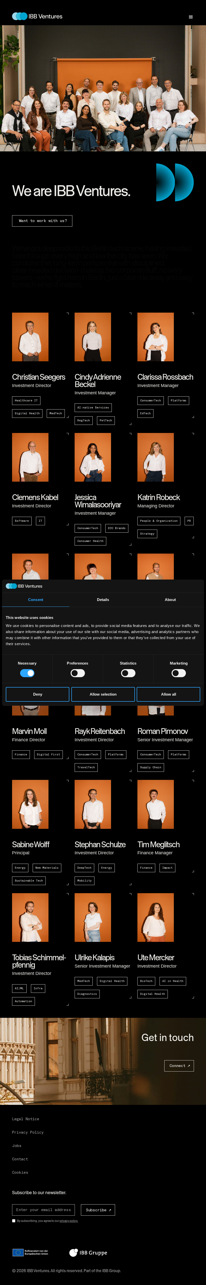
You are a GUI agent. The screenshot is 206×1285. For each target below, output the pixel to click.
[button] (188, 15)
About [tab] (170, 599)
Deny (37, 694)
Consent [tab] (35, 599)
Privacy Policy (28, 1132)
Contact (20, 1159)
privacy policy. (69, 1221)
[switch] (78, 673)
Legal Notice (25, 1119)
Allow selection (103, 694)
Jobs (17, 1146)
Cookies (20, 1172)
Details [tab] (103, 599)
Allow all (168, 694)
